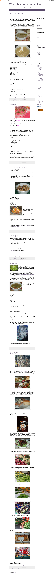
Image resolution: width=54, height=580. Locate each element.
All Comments (40, 22)
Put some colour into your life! (13, 118)
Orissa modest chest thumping (14, 253)
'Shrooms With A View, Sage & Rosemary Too (18, 167)
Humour (13, 256)
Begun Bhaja (20, 274)
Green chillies (13, 97)
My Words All (39, 93)
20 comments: (18, 99)
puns (22, 259)
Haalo (28, 225)
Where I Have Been (13, 353)
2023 (38, 53)
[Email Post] (20, 99)
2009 (38, 66)
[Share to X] (23, 99)
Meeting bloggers (22, 565)
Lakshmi (42, 47)
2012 (38, 63)
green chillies (14, 100)
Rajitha (24, 371)
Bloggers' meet (13, 568)
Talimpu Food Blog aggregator (40, 97)
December (40, 67)
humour (15, 259)
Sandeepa (26, 371)
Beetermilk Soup (13, 104)
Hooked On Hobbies (40, 101)
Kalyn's (21, 225)
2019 (38, 56)
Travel (14, 565)
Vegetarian (16, 97)
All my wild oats (12, 250)
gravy (12, 100)
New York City (11, 565)
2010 (38, 65)
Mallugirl (16, 372)
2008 (38, 88)
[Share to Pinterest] (25, 99)
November (40, 68)
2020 (38, 55)
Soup (10, 97)
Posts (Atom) (14, 572)
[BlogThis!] (23, 258)
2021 (38, 54)
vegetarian (20, 100)
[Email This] (22, 99)
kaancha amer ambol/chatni (26, 274)
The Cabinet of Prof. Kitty (16, 226)
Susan (21, 371)
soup (18, 100)
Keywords (11, 256)
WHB (12, 232)
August (40, 71)
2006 (38, 90)
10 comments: (18, 258)
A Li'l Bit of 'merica (13, 263)
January (40, 87)
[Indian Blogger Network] (40, 110)
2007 (38, 89)
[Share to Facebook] (24, 99)
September (40, 70)
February (40, 86)
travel (13, 349)
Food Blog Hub (40, 96)
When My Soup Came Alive (26, 4)
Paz (29, 371)
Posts (39, 21)
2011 (38, 64)
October (40, 69)
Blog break (16, 256)
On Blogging (19, 256)
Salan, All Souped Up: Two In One (16, 13)
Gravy (18, 97)
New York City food (17, 565)
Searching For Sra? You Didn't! (15, 236)
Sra (44, 47)
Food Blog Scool (40, 102)
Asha (13, 372)
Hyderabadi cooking (22, 97)
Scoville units (21, 19)
